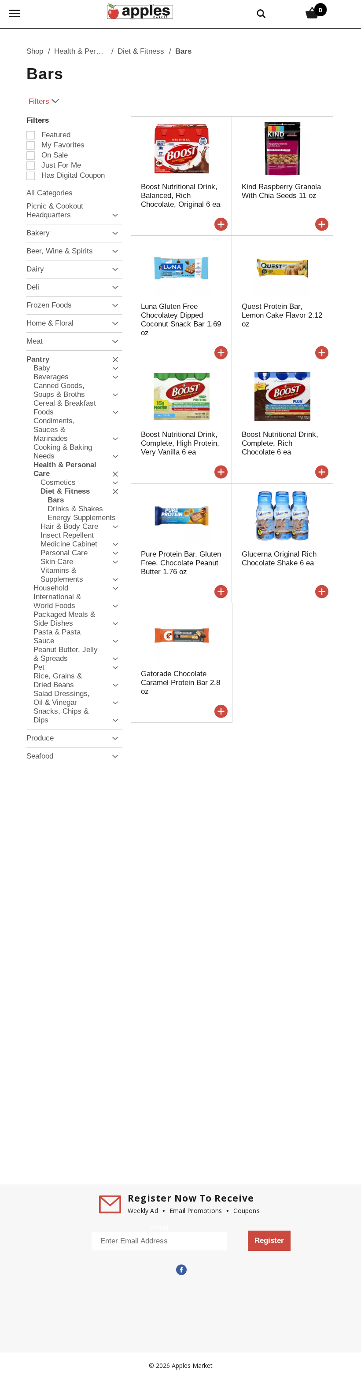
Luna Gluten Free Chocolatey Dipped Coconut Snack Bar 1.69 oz (181, 319)
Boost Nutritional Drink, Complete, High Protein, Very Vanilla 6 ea (180, 443)
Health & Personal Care (93, 51)
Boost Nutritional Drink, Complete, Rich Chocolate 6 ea (280, 443)
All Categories (49, 193)
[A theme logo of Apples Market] (140, 10)
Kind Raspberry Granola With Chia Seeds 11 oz (281, 191)
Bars (183, 51)
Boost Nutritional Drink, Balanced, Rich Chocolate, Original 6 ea (180, 196)
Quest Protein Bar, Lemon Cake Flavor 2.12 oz (282, 315)
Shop (34, 51)
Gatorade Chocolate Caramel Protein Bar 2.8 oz (180, 683)
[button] (112, 215)
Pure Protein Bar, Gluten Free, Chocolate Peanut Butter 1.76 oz (181, 563)
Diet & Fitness (141, 51)
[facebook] (180, 1269)
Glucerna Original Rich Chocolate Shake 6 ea (279, 558)
